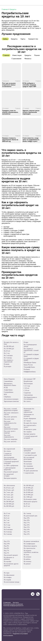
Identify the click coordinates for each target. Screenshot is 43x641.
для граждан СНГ (30, 379)
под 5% (6, 553)
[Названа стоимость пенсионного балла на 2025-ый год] (11, 125)
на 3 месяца (8, 358)
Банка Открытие (9, 379)
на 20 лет (7, 351)
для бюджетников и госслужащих (30, 398)
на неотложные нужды (11, 582)
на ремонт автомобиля (31, 541)
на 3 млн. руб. (9, 497)
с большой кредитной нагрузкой (11, 462)
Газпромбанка (8, 392)
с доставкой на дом (30, 455)
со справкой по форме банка (31, 355)
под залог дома (9, 419)
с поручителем (29, 473)
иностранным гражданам (28, 449)
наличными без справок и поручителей (29, 410)
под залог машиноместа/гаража (11, 428)
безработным (28, 381)
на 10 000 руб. (28, 495)
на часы (26, 554)
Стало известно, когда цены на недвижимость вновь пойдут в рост (31, 139)
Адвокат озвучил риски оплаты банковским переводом (31, 112)
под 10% (7, 544)
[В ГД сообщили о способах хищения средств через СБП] (31, 70)
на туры (6, 573)
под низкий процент (11, 472)
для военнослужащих (11, 399)
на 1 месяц (27, 513)
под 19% (27, 518)
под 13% (27, 532)
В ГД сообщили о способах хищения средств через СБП (29, 84)
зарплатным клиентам (11, 401)
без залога (27, 401)
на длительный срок (30, 516)
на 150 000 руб (9, 348)
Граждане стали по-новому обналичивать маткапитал (10, 112)
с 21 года (27, 386)
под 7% (6, 550)
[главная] (10, 2)
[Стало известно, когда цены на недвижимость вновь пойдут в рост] (31, 125)
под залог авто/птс (10, 441)
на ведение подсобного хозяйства (31, 551)
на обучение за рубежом (9, 558)
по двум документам (31, 471)
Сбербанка (7, 397)
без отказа (7, 451)
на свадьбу (7, 580)
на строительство (29, 548)
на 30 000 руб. (28, 488)
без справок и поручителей (8, 361)
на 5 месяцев (8, 355)
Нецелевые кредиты (30, 546)
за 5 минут (27, 421)
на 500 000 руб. (9, 501)
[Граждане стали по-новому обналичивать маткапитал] (11, 98)
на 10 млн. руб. (9, 490)
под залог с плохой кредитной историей (11, 409)
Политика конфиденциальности (13, 605)
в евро (26, 342)
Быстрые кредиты (29, 434)
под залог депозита (10, 417)
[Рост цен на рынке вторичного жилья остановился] (11, 70)
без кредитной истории (9, 475)
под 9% (6, 546)
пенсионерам (28, 383)
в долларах (7, 366)
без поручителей (9, 449)
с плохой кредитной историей (30, 437)
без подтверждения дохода (30, 345)
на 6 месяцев (8, 529)
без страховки (28, 466)
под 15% (27, 527)
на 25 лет (27, 506)
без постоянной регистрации (29, 458)
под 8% (6, 548)
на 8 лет (6, 516)
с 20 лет (26, 388)
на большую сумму (30, 499)
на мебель (27, 559)
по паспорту (28, 464)
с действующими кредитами (10, 468)
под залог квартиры (10, 439)
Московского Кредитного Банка (10, 384)
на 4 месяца (8, 532)
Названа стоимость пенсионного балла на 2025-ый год (10, 139)
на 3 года (7, 525)
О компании (7, 602)
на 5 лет (6, 522)
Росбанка (27, 369)
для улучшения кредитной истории (10, 458)
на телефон (7, 577)
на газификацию (29, 544)
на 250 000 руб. (9, 504)
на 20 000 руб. (28, 492)
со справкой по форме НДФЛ (31, 359)
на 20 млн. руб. (9, 488)
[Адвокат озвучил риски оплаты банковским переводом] (31, 98)
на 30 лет (27, 504)
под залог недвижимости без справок (10, 423)
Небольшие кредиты (30, 501)
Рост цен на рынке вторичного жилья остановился (9, 84)
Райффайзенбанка (30, 372)
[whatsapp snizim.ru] (38, 594)
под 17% (27, 522)
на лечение (27, 557)
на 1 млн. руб (8, 499)
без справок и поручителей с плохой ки (31, 350)
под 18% (27, 520)
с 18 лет (26, 390)
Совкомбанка (8, 381)
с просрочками (29, 468)
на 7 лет (6, 520)
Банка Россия (28, 365)
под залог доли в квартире (9, 432)
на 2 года (7, 527)
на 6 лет (6, 518)
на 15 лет (7, 513)
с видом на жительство (7, 454)
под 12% (27, 534)
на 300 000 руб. (9, 346)
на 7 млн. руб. (9, 492)
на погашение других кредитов (11, 564)
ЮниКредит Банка (30, 362)
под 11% (7, 541)
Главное (17, 81)
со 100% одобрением (11, 465)
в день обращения (30, 418)
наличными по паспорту (29, 415)
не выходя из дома (30, 429)
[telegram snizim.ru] (32, 594)
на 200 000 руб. (9, 506)
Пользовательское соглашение (13, 604)
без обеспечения (9, 485)
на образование (9, 575)
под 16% (27, 525)
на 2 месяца (8, 534)
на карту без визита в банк (11, 343)
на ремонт (27, 564)
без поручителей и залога (30, 426)
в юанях (6, 364)
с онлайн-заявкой (30, 453)
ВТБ (5, 394)
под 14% (27, 529)
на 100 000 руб (29, 485)
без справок (28, 432)
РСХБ (6, 387)
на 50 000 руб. (28, 490)
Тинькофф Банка (29, 367)
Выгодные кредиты (10, 478)
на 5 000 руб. (28, 497)
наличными (28, 461)
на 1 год (6, 353)
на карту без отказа (30, 423)
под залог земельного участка (11, 413)
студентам (27, 393)
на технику (27, 561)
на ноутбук (7, 561)
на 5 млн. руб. (9, 495)
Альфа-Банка (8, 390)
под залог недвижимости (9, 436)
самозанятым (28, 395)
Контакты (16, 602)
